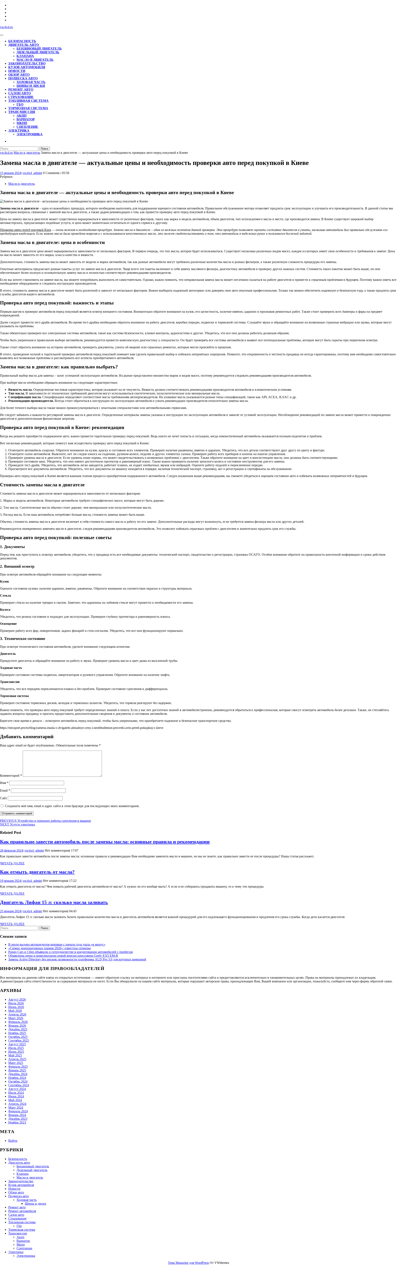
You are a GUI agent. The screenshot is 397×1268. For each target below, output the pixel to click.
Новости (16, 71)
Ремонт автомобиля (22, 1211)
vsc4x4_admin (32, 173)
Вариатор (26, 119)
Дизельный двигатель (38, 52)
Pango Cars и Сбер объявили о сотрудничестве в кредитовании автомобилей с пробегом (70, 952)
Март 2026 (15, 1018)
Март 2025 (15, 1063)
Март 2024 (15, 1107)
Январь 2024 (17, 1115)
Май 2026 (15, 1010)
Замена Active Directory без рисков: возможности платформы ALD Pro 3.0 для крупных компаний (77, 959)
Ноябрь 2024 (17, 1077)
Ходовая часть (31, 82)
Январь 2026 (17, 1025)
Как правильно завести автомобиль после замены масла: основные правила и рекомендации (105, 841)
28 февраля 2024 (11, 850)
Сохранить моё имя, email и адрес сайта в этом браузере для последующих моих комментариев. (72, 806)
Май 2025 (15, 1055)
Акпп (21, 115)
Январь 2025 (17, 1070)
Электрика (18, 130)
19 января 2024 (10, 880)
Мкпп (22, 123)
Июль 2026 (16, 1003)
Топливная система (28, 100)
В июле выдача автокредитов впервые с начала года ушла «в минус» (56, 944)
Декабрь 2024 (17, 1074)
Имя (4, 783)
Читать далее (12, 863)
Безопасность (22, 41)
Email (5, 790)
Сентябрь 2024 (18, 1085)
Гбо (20, 104)
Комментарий (11, 775)
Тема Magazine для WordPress (188, 1262)
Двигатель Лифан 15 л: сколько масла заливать (54, 902)
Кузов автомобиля (26, 67)
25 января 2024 (10, 911)
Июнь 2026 (16, 1007)
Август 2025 (17, 1044)
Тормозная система (28, 108)
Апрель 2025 (17, 1059)
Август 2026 (17, 999)
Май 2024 (15, 1100)
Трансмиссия (21, 112)
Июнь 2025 (16, 1051)
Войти (12, 1140)
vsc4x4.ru (6, 27)
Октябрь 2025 (18, 1036)
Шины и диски (31, 86)
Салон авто (19, 93)
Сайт (3, 798)
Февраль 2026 (18, 1022)
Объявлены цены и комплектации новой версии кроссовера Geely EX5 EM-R (63, 955)
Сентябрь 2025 (18, 1040)
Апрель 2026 (17, 1014)
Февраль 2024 (18, 1111)
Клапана (25, 56)
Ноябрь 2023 (17, 1122)
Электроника (30, 134)
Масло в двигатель (35, 59)
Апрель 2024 (17, 1104)
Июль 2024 (16, 1092)
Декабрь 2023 (17, 1118)
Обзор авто (19, 74)
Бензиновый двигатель (39, 48)
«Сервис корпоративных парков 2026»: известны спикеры (49, 948)
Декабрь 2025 (17, 1029)
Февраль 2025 (18, 1066)
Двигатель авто (23, 45)
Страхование (21, 97)
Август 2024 (17, 1089)
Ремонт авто (20, 89)
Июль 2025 (16, 1048)
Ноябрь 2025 (17, 1033)
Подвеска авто (23, 78)
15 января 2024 (10, 173)
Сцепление (27, 127)
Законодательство (26, 63)
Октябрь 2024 (18, 1081)
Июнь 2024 (16, 1096)
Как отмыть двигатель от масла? (37, 872)
